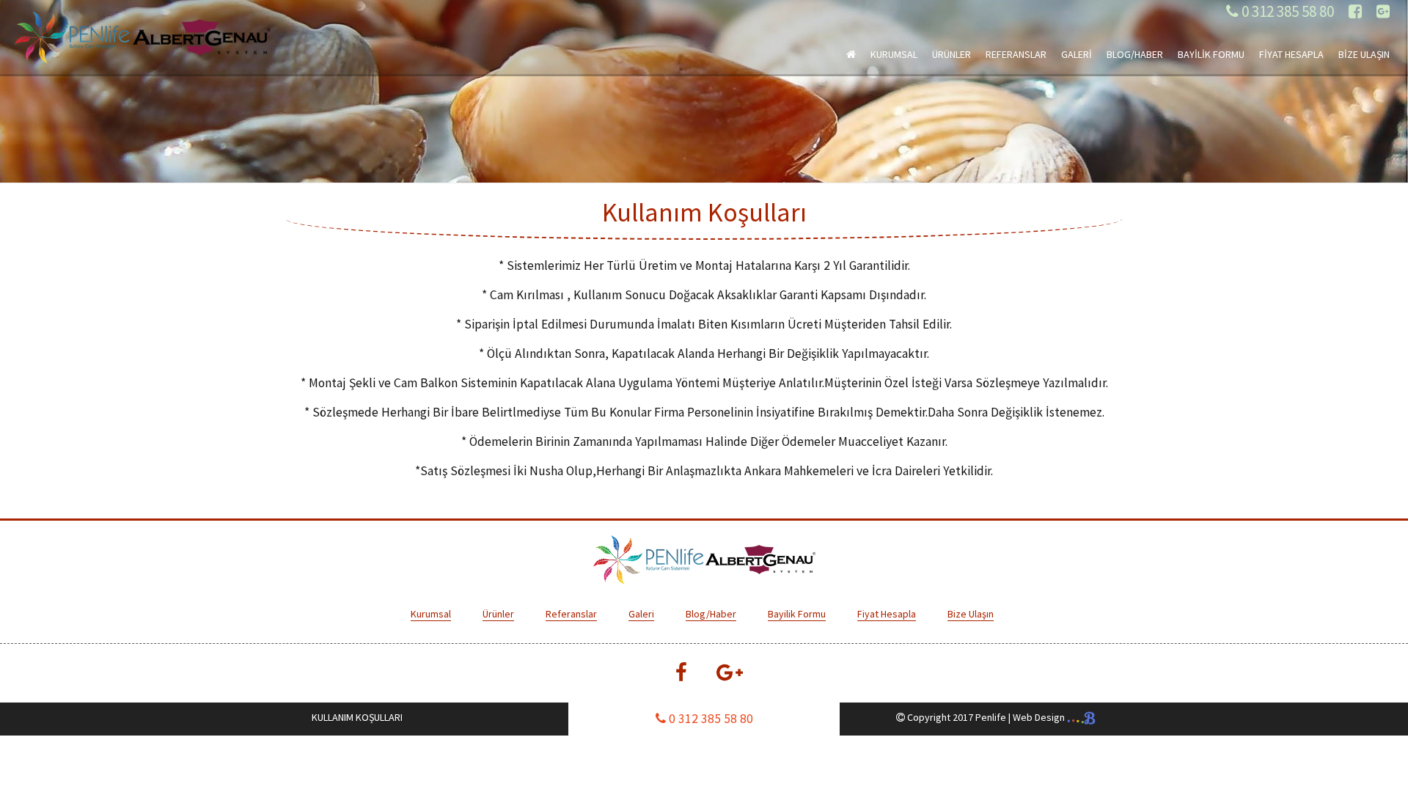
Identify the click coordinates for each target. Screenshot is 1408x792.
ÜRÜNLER (951, 54)
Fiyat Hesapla (886, 613)
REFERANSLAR (1016, 54)
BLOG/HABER (1135, 54)
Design (1040, 717)
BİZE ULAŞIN (1364, 54)
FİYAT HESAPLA (1291, 54)
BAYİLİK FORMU (1211, 54)
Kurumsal (431, 613)
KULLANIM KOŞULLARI (357, 717)
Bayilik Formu (797, 613)
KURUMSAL (893, 54)
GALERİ (1076, 54)
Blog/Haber (711, 613)
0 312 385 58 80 (1286, 11)
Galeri (641, 613)
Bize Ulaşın (970, 613)
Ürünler (498, 613)
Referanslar (571, 613)
